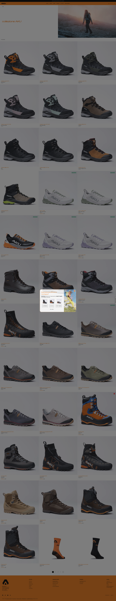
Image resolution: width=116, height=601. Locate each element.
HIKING (51, 305)
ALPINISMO (45, 305)
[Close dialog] (74, 291)
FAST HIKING (58, 305)
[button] (44, 301)
